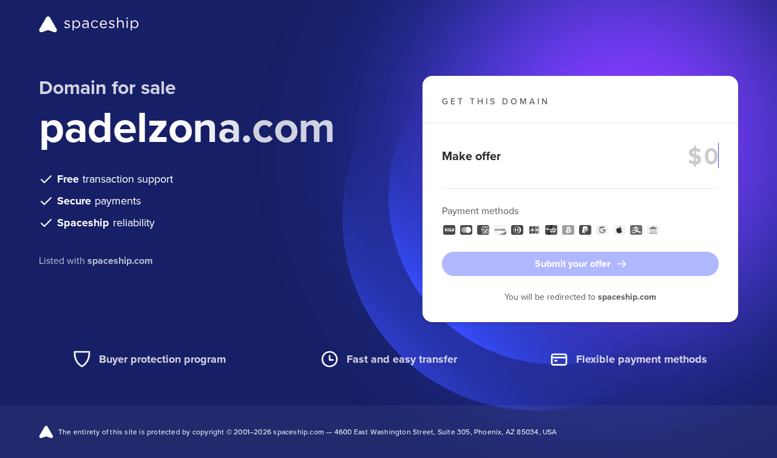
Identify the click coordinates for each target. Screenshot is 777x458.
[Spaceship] (89, 24)
